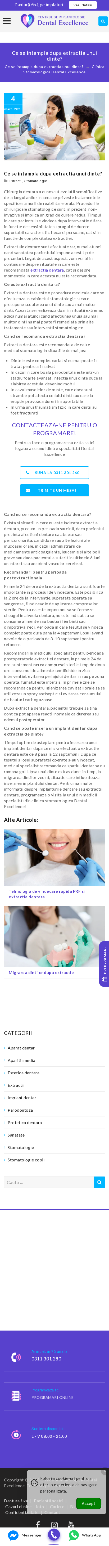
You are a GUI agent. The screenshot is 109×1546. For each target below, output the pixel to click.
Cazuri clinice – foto (24, 1506)
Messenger (32, 1535)
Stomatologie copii (26, 1159)
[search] (103, 21)
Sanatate (16, 1134)
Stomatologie (35, 181)
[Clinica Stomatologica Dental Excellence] (55, 21)
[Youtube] (71, 1526)
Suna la (57, 472)
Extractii (16, 181)
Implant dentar (22, 1097)
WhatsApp (91, 1535)
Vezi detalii (83, 5)
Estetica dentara (23, 1072)
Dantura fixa (16, 1500)
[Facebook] (38, 1526)
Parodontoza (20, 1109)
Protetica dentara (25, 1122)
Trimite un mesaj (57, 490)
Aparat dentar (21, 1047)
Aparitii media (21, 1060)
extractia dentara (47, 269)
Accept (89, 1503)
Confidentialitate (22, 1512)
